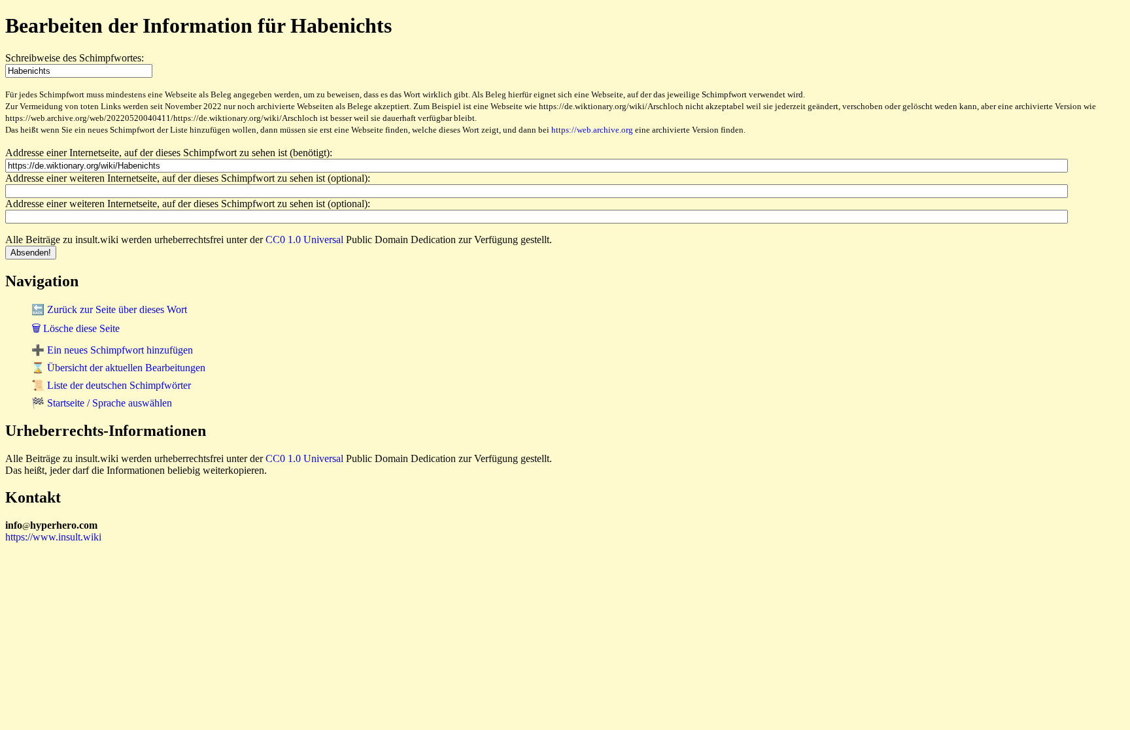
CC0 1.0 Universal (304, 239)
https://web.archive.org (592, 130)
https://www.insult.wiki (53, 536)
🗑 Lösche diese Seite (75, 328)
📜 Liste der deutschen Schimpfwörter (111, 385)
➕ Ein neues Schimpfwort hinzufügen (112, 350)
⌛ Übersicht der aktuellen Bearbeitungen (118, 367)
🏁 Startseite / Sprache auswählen (101, 402)
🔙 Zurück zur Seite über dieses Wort (109, 309)
